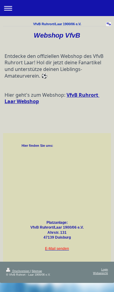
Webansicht (100, 273)
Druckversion (21, 271)
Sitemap (37, 271)
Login (104, 269)
